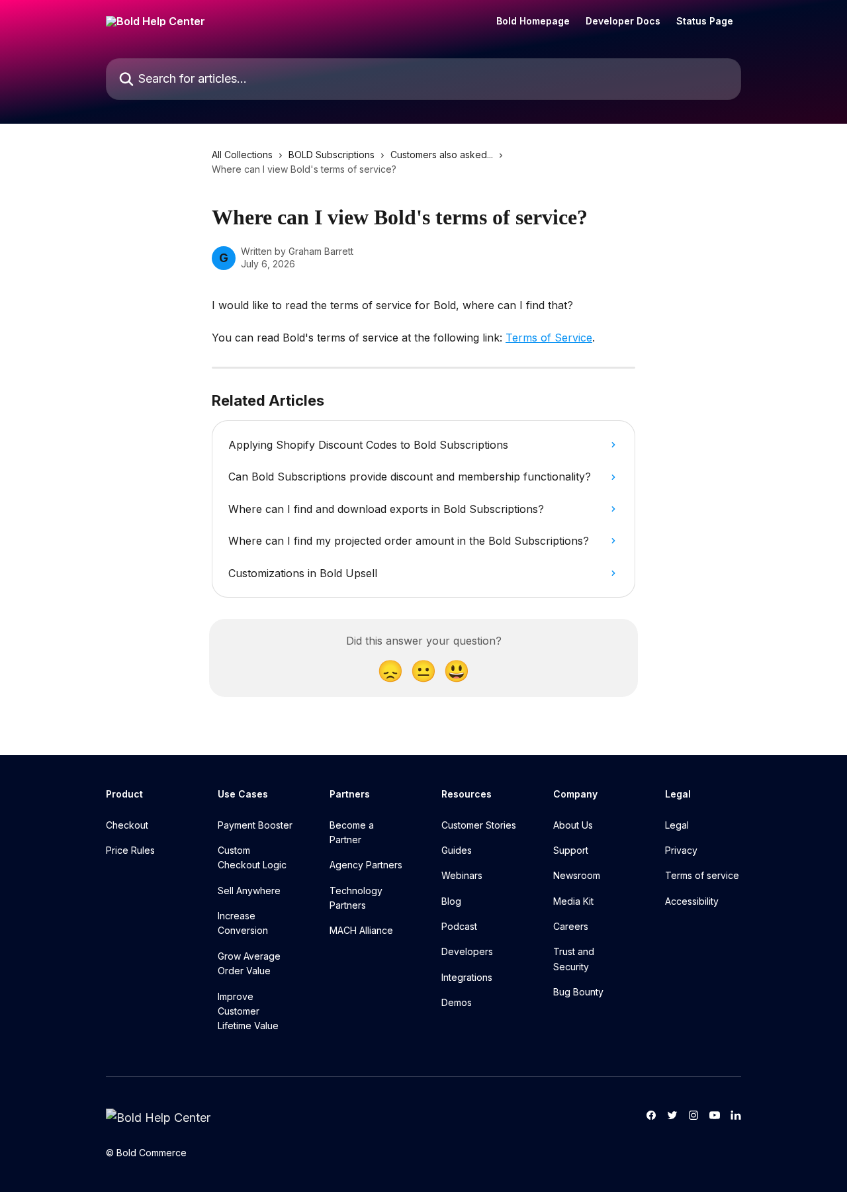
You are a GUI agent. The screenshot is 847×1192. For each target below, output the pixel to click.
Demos (456, 1002)
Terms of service (702, 875)
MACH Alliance (361, 930)
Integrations (466, 977)
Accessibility (692, 901)
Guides (456, 850)
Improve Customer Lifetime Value (248, 1011)
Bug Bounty (578, 991)
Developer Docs (623, 21)
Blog (451, 901)
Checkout (127, 825)
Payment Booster (255, 825)
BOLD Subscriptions (332, 154)
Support (570, 850)
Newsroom (576, 875)
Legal (677, 825)
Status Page (704, 21)
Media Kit (573, 901)
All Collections (242, 154)
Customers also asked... (441, 154)
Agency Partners (366, 864)
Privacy (681, 850)
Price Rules (130, 850)
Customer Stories (478, 825)
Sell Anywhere (249, 890)
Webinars (461, 875)
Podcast (459, 926)
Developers (467, 951)
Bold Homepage (533, 21)
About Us (573, 825)
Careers (570, 926)
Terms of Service (549, 337)
